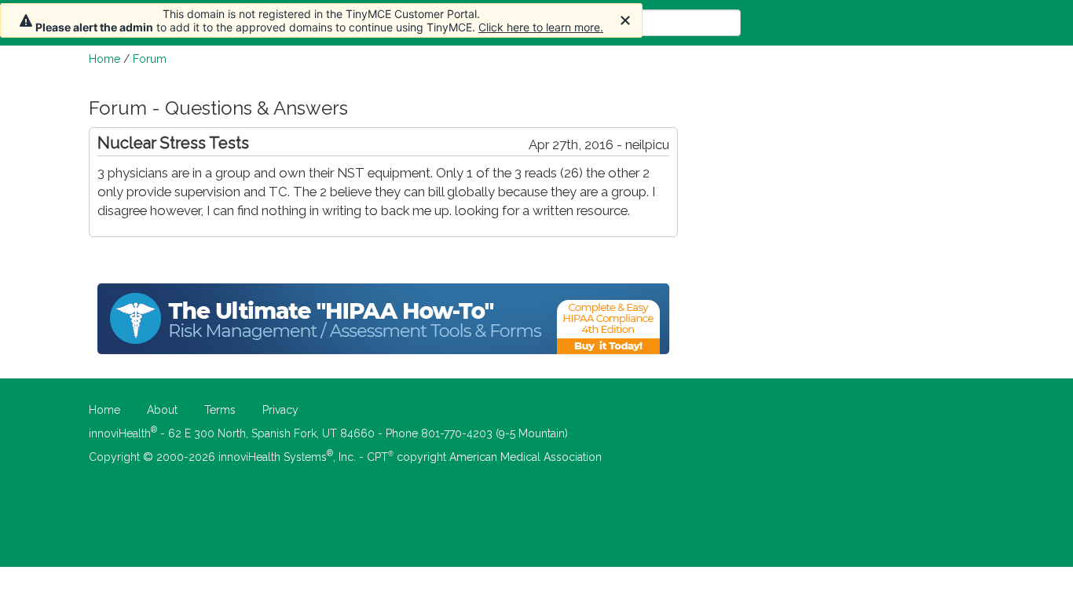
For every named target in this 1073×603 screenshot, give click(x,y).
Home (104, 59)
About (162, 410)
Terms (220, 410)
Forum (150, 59)
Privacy (280, 410)
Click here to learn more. (540, 27)
